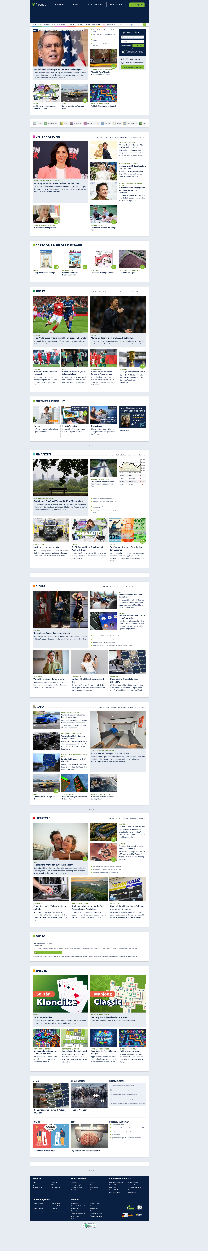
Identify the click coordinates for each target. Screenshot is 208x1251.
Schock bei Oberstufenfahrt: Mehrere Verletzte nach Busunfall (104, 39)
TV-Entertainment (94, 5)
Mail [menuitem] (93, 25)
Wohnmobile (122, 707)
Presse (92, 1206)
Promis (102, 137)
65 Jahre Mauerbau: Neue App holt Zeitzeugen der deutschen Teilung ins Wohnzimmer (112, 645)
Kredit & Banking (121, 454)
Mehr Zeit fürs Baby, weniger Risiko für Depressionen (125, 1094)
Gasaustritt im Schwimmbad (118, 1124)
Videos (92, 1185)
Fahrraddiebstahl (116, 1134)
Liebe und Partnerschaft (129, 818)
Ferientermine (37, 1187)
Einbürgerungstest (77, 1185)
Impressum (74, 1208)
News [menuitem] (34, 25)
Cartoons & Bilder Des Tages (59, 245)
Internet (75, 5)
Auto (39, 707)
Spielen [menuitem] (87, 25)
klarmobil (54, 1208)
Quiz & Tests (124, 137)
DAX (121, 478)
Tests (107, 707)
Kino (107, 137)
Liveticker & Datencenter (137, 291)
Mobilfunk (59, 5)
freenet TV (36, 1206)
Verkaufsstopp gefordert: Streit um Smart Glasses (104, 642)
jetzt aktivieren (40, 953)
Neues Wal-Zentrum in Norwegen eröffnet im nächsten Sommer (107, 869)
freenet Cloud (113, 1185)
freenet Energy (37, 1211)
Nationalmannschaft (115, 291)
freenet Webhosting (115, 1190)
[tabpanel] (60, 54)
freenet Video (55, 1203)
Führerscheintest (140, 707)
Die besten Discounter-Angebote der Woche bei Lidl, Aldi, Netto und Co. (129, 1103)
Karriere (92, 1211)
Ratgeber (111, 818)
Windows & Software (130, 586)
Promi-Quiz (74, 1190)
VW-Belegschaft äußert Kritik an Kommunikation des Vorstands (104, 502)
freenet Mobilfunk (38, 1203)
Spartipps (142, 454)
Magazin (113, 707)
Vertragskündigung (96, 1213)
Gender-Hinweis (95, 1203)
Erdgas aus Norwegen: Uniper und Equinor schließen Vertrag (105, 511)
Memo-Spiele (134, 137)
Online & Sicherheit (116, 586)
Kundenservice (75, 1203)
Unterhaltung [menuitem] (61, 25)
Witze (117, 137)
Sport (40, 291)
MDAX (122, 481)
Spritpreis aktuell (38, 1185)
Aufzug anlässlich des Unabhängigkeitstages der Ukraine (125, 1131)
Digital (41, 586)
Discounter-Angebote (116, 1182)
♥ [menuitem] (104, 24)
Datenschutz (75, 1211)
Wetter (53, 1185)
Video (111, 137)
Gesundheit (141, 818)
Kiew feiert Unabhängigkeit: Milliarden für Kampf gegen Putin (104, 44)
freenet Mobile (56, 1206)
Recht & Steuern (132, 454)
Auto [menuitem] (53, 25)
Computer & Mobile (102, 586)
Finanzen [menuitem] (47, 25)
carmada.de (55, 1211)
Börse (34, 1182)
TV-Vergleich (132, 1192)
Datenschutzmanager (78, 1213)
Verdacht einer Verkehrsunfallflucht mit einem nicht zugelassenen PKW (128, 1128)
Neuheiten (101, 707)
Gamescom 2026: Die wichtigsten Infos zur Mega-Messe (105, 639)
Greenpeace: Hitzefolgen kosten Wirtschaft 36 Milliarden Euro (103, 506)
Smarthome (141, 586)
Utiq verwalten (75, 1216)
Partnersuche (55, 1187)
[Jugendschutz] (89, 1225)
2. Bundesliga (103, 291)
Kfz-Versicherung (114, 1192)
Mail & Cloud (116, 5)
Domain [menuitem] (99, 25)
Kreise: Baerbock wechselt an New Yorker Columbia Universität (104, 35)
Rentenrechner (133, 1190)
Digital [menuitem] (80, 25)
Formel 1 (125, 291)
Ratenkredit (132, 1185)
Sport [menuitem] (39, 25)
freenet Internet (38, 1208)
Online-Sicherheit (133, 1182)
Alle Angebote (138, 5)
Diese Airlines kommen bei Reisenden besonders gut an (105, 872)
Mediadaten (94, 1208)
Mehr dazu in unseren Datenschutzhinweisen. (125, 956)
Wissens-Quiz (94, 1187)
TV (97, 137)
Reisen (118, 818)
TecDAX (123, 484)
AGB (72, 1218)
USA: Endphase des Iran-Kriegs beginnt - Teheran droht (125, 1090)
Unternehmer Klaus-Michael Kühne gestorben (103, 498)
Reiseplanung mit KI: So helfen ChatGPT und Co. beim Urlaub (106, 635)
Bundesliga (93, 291)
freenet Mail (113, 1187)
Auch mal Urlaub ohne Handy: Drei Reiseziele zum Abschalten (107, 866)
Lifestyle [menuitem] (72, 25)
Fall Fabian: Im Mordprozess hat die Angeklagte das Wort (125, 1099)
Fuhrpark (130, 707)
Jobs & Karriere (109, 454)
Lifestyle (42, 818)
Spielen (41, 971)
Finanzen (43, 454)
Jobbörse (54, 1182)
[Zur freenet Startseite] (39, 4)
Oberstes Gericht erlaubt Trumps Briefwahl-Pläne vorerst (104, 30)
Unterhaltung (47, 137)
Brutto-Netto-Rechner (135, 1187)
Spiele (92, 1182)
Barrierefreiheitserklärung (79, 1206)
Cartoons (142, 137)
